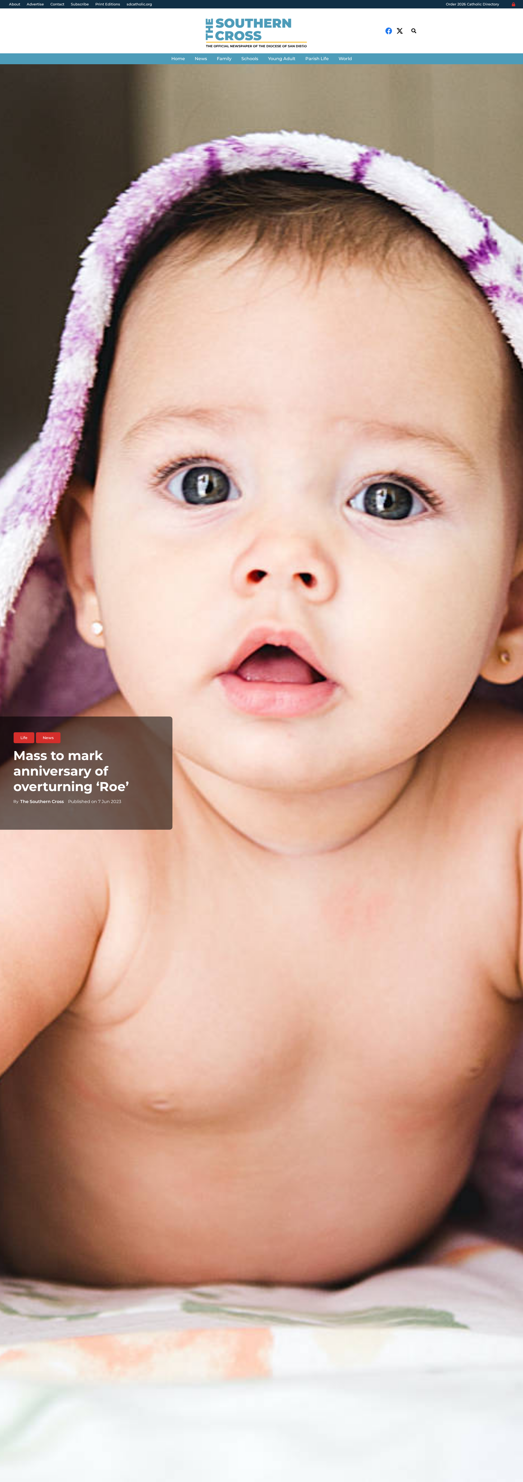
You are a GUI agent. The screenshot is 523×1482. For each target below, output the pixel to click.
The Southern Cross (42, 801)
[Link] (261, 33)
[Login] (513, 4)
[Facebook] (388, 30)
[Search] (413, 31)
